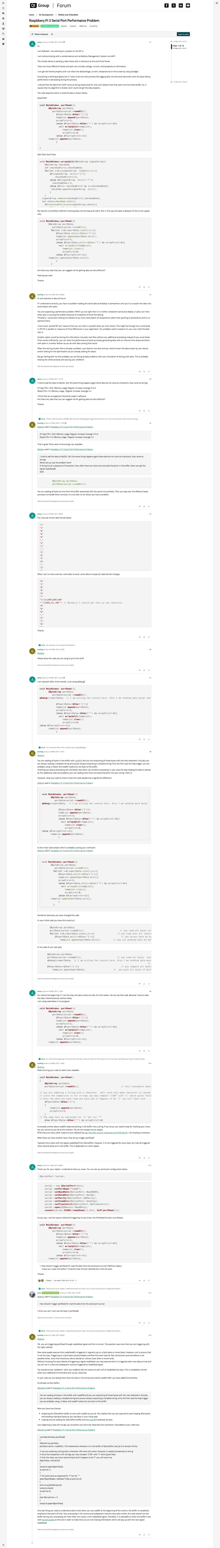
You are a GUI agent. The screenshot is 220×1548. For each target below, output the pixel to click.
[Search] (3, 34)
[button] (3, 1545)
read (91, 1419)
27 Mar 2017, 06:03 (56, 1165)
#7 (150, 677)
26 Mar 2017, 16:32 (57, 1063)
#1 (150, 42)
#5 (150, 514)
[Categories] (3, 3)
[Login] (216, 3)
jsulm (39, 1293)
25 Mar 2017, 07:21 (56, 42)
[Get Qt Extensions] (3, 39)
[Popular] (3, 18)
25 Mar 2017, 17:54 (57, 423)
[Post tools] (149, 287)
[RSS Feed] (52, 34)
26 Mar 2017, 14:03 (56, 991)
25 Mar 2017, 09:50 (57, 294)
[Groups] (3, 29)
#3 (150, 379)
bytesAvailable (48, 1519)
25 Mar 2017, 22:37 (56, 677)
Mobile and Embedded (50, 26)
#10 (150, 1063)
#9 (150, 991)
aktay (39, 42)
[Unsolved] (3, 44)
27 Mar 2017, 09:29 (57, 1335)
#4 (150, 423)
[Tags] (3, 13)
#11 (150, 1165)
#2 (150, 294)
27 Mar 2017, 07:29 (73, 1293)
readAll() (78, 760)
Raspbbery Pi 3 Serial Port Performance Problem (72, 426)
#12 (150, 1293)
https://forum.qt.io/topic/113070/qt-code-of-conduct (54, 1317)
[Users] (3, 23)
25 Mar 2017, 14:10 (56, 379)
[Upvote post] (139, 287)
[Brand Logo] (50, 5)
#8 (150, 751)
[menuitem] (216, 3)
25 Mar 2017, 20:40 (57, 649)
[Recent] (3, 8)
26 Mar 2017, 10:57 (57, 751)
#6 (150, 649)
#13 (150, 1335)
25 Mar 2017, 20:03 (56, 514)
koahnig (40, 294)
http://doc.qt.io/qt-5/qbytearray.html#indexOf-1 (108, 1132)
